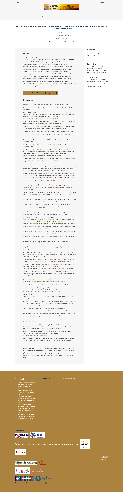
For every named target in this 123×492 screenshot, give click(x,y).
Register (102, 2)
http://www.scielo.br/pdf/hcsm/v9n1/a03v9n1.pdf (35, 335)
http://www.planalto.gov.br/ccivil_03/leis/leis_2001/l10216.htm (56, 135)
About (77, 16)
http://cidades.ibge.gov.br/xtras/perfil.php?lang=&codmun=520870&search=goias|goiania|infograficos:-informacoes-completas (44, 281)
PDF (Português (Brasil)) (32, 93)
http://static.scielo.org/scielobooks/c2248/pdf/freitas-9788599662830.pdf (41, 118)
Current (25, 16)
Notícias (60, 16)
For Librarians (43, 386)
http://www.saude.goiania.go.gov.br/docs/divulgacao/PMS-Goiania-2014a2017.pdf (50, 261)
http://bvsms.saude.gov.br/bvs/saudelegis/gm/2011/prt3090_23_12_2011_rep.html (44, 181)
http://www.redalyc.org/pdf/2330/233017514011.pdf (36, 208)
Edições (42, 16)
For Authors (42, 384)
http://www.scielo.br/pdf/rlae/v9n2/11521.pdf (60, 340)
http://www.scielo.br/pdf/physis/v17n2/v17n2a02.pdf (48, 123)
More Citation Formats (95, 86)
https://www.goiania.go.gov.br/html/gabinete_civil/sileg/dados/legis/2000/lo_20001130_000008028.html (49, 223)
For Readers (42, 382)
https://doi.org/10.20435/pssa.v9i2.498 (61, 35)
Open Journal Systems (69, 379)
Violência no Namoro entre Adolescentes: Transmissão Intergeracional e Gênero (26, 417)
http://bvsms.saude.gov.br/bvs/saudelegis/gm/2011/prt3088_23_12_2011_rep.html (44, 170)
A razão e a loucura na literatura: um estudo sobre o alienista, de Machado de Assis (26, 399)
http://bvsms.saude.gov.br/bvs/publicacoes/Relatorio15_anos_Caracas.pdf (42, 155)
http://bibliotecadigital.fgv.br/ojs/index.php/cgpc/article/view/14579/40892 (42, 291)
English (19, 2)
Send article (96, 16)
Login (106, 2)
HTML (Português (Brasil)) (49, 93)
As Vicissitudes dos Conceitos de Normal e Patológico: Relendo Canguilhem (26, 385)
